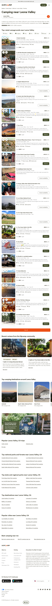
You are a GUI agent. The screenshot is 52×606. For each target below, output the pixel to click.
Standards (16, 564)
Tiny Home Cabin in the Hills (42, 360)
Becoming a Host (18, 553)
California (14, 8)
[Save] (3, 38)
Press (3, 562)
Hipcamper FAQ (5, 565)
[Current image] (6, 48)
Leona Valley (19, 8)
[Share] (6, 38)
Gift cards (4, 553)
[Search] (48, 16)
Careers (3, 560)
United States (8, 8)
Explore (3, 8)
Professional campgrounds (17, 558)
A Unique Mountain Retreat (15, 362)
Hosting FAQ (17, 567)
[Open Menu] (49, 5)
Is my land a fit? (17, 555)
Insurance (16, 562)
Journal (3, 558)
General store (5, 555)
